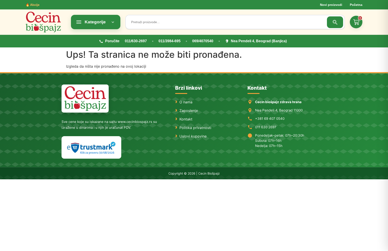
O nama (185, 102)
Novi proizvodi (331, 5)
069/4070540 (202, 41)
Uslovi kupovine (193, 136)
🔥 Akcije (33, 5)
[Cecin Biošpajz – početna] (46, 22)
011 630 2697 (265, 127)
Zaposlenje (188, 110)
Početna (356, 5)
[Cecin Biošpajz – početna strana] (85, 98)
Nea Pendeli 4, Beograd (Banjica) (259, 41)
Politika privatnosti (195, 127)
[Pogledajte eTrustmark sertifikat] (91, 147)
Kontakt (185, 119)
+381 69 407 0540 (269, 118)
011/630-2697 (136, 41)
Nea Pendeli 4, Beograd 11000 (279, 110)
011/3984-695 (170, 41)
